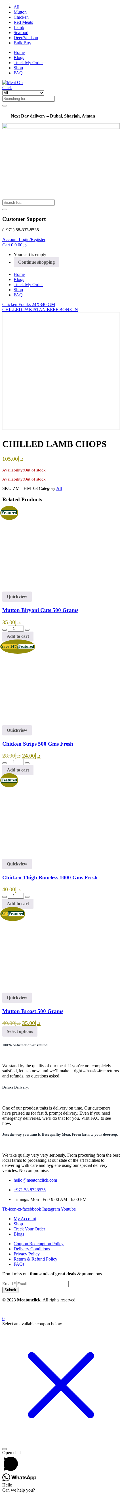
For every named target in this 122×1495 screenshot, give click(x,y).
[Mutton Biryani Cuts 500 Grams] (43, 588)
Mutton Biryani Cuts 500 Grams (40, 610)
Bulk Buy (22, 42)
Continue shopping (36, 262)
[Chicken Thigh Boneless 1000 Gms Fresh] (43, 856)
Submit (10, 1290)
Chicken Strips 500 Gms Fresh (37, 744)
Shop (18, 67)
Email (9, 1283)
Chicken (21, 17)
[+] (27, 630)
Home (19, 52)
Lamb (19, 27)
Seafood (21, 32)
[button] (14, 244)
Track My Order (28, 62)
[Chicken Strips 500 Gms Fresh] (43, 722)
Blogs (19, 57)
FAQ (18, 72)
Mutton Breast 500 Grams (32, 1011)
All (16, 7)
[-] (4, 630)
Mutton (20, 12)
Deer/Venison (26, 37)
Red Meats (23, 22)
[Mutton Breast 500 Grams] (43, 989)
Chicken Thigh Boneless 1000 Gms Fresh (50, 877)
